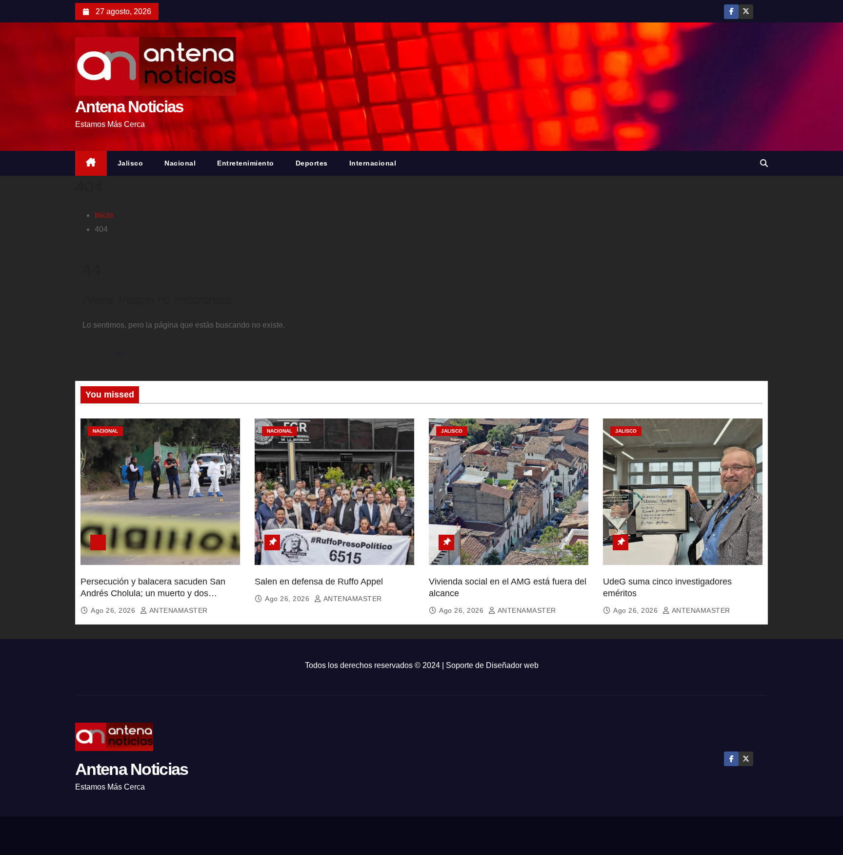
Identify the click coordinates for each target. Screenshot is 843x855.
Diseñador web (512, 665)
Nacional (180, 163)
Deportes (312, 163)
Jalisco (130, 163)
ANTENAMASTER (177, 610)
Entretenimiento (245, 163)
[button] (764, 163)
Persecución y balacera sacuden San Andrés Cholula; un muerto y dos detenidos (152, 593)
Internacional (373, 163)
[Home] (91, 163)
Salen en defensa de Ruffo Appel (319, 581)
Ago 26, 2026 (114, 610)
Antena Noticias (129, 107)
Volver (112, 353)
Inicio (104, 215)
